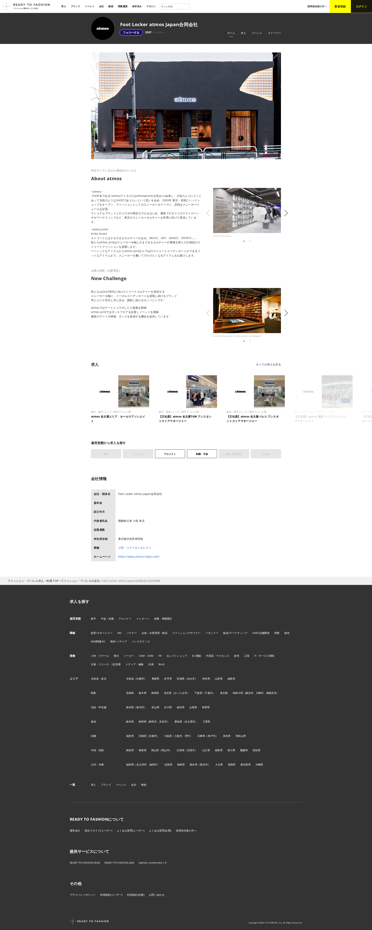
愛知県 (178, 721)
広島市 (191, 750)
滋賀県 (130, 736)
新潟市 (140, 707)
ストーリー (274, 33)
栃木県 (142, 693)
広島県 (180, 750)
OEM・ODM (146, 655)
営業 (277, 633)
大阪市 (178, 736)
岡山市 (165, 750)
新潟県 (130, 707)
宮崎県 (232, 764)
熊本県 (193, 764)
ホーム (231, 33)
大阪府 (168, 736)
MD (119, 633)
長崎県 (181, 764)
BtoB (161, 664)
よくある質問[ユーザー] (130, 830)
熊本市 (204, 764)
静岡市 (153, 721)
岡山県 (155, 750)
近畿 (93, 736)
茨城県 (130, 693)
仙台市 (191, 678)
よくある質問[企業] (160, 830)
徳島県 (219, 750)
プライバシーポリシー (83, 895)
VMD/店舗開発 (261, 633)
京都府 (142, 736)
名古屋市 (190, 721)
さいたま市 (180, 693)
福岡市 (153, 764)
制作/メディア (118, 641)
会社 (133, 784)
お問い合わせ (156, 895)
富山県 (155, 707)
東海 (93, 721)
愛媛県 (244, 750)
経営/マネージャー (102, 633)
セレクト (145, 547)
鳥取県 (130, 750)
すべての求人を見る (268, 364)
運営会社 (75, 830)
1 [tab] (244, 241)
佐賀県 (168, 764)
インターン (142, 618)
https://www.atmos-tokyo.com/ (138, 556)
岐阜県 (130, 721)
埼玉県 (168, 693)
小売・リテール (128, 547)
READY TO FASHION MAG (85, 862)
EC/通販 (196, 655)
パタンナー (212, 633)
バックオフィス (141, 641)
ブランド (106, 784)
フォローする (131, 32)
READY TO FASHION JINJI (119, 862)
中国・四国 (97, 750)
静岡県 (142, 721)
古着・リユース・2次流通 (106, 664)
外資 (151, 664)
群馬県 (155, 693)
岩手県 (168, 678)
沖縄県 (259, 764)
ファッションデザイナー (186, 633)
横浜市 (249, 693)
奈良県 (227, 736)
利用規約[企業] (135, 895)
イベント (257, 33)
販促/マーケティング (235, 633)
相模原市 (271, 693)
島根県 (142, 750)
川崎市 (260, 693)
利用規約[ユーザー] (111, 895)
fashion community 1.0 (152, 862)
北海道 (130, 678)
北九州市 (141, 764)
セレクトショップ (176, 655)
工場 (246, 655)
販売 (287, 633)
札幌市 (140, 678)
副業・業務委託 (163, 618)
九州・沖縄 (97, 764)
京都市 (153, 736)
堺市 (187, 736)
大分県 (219, 764)
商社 (116, 655)
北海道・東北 (98, 678)
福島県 (231, 678)
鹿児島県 (245, 764)
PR (160, 655)
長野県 (206, 707)
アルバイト (170, 454)
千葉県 (198, 693)
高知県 (256, 750)
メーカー (129, 655)
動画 (143, 784)
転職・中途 (202, 454)
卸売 (236, 655)
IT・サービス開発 (264, 655)
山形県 (219, 678)
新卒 (93, 618)
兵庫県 (201, 736)
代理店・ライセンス (217, 655)
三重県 (206, 721)
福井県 (180, 707)
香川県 (231, 750)
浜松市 (163, 721)
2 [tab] (250, 241)
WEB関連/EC (98, 641)
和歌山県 (241, 736)
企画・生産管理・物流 (154, 633)
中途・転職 (107, 618)
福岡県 (130, 764)
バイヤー (132, 633)
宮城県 (180, 678)
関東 (93, 693)
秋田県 (206, 678)
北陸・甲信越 (98, 707)
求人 (243, 33)
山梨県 (193, 707)
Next (284, 213)
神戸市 (211, 736)
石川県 (168, 707)
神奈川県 (238, 693)
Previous (210, 213)
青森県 (155, 678)
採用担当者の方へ (186, 830)
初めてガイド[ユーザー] (98, 830)
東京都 (224, 693)
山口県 (206, 750)
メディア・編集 (135, 664)
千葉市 (209, 693)
